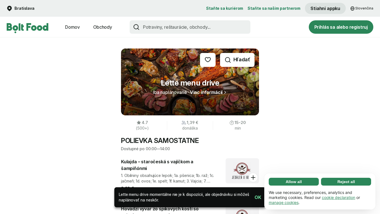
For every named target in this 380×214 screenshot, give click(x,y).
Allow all (294, 181)
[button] (255, 197)
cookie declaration (338, 197)
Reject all (346, 181)
